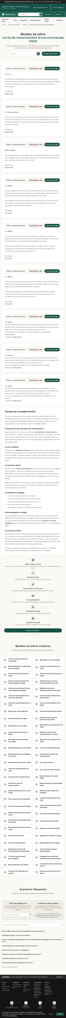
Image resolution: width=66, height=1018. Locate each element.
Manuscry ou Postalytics (37, 985)
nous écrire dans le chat (51, 917)
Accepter (60, 1014)
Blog (24, 991)
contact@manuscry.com (42, 7)
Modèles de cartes (26, 985)
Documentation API (16, 987)
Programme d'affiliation (48, 987)
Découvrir (60, 977)
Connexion (48, 14)
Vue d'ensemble (17, 984)
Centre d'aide (47, 20)
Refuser (51, 1014)
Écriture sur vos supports (48, 993)
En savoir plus (13, 1015)
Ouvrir (40, 1007)
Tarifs (15, 20)
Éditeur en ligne (5, 20)
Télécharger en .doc (35, 68)
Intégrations (24, 20)
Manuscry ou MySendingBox (38, 992)
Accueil (4, 24)
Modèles (59, 20)
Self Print (4, 988)
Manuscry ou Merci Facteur (37, 988)
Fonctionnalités (35, 20)
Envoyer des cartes (50, 54)
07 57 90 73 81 (51, 7)
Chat (56, 7)
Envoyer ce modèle (52, 68)
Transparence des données (48, 990)
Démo (62, 7)
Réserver (54, 1007)
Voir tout (36, 997)
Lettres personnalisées (14, 24)
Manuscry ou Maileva (37, 995)
